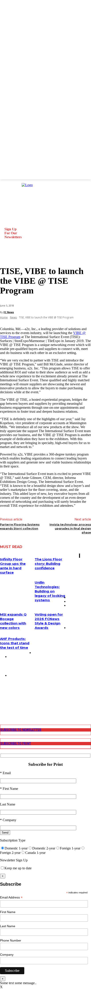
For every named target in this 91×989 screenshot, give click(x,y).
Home (4, 317)
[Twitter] (3, 706)
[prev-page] (79, 556)
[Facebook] (3, 694)
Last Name (7, 926)
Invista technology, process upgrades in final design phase (70, 528)
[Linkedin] (3, 702)
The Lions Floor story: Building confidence (48, 563)
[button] (5, 255)
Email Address (11, 897)
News (13, 317)
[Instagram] (3, 698)
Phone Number (10, 940)
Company (6, 954)
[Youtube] (3, 710)
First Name (7, 912)
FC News (9, 312)
